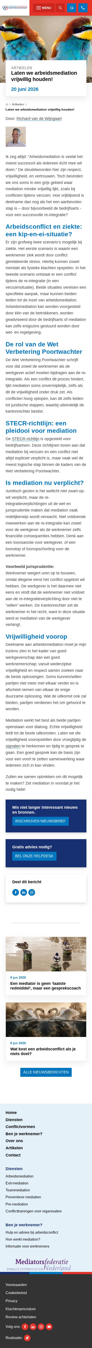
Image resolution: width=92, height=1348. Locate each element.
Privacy (11, 1301)
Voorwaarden (16, 1285)
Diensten (14, 1120)
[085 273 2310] (83, 7)
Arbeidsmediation (19, 1176)
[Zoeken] (60, 7)
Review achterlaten (21, 1317)
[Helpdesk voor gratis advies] (71, 7)
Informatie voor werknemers (27, 1246)
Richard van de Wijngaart (39, 118)
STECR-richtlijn (25, 439)
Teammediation (18, 1190)
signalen (13, 746)
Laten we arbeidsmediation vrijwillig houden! (40, 109)
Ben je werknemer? (24, 1134)
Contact (13, 1155)
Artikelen (18, 104)
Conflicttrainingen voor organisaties (34, 1211)
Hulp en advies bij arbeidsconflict (32, 1232)
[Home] (14, 8)
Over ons (14, 1141)
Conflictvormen (20, 1126)
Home (11, 1112)
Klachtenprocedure (21, 1309)
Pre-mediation (17, 1204)
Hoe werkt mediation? (23, 1239)
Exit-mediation (17, 1183)
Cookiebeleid (16, 1293)
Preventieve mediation (23, 1197)
